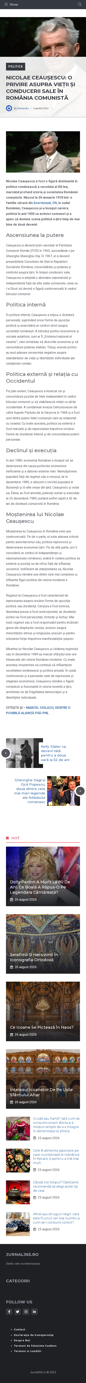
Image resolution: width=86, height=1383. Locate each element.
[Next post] (80, 791)
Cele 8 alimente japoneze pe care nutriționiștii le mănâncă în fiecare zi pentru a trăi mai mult (56, 1157)
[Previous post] (5, 753)
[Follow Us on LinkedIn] (34, 1312)
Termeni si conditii (27, 1351)
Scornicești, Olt (45, 203)
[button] (80, 4)
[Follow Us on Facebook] (9, 1312)
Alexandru (23, 108)
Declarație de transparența (34, 1335)
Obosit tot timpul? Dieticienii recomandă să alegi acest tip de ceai (55, 1186)
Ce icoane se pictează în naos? (42, 1027)
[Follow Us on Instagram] (26, 1312)
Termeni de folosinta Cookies (35, 1345)
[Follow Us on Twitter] (17, 1312)
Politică (15, 66)
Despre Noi (22, 1340)
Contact (19, 1329)
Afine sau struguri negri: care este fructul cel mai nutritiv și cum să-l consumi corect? (56, 1218)
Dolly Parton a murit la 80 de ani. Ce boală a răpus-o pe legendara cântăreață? (40, 887)
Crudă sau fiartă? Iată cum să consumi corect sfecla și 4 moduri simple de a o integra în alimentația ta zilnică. (56, 1125)
